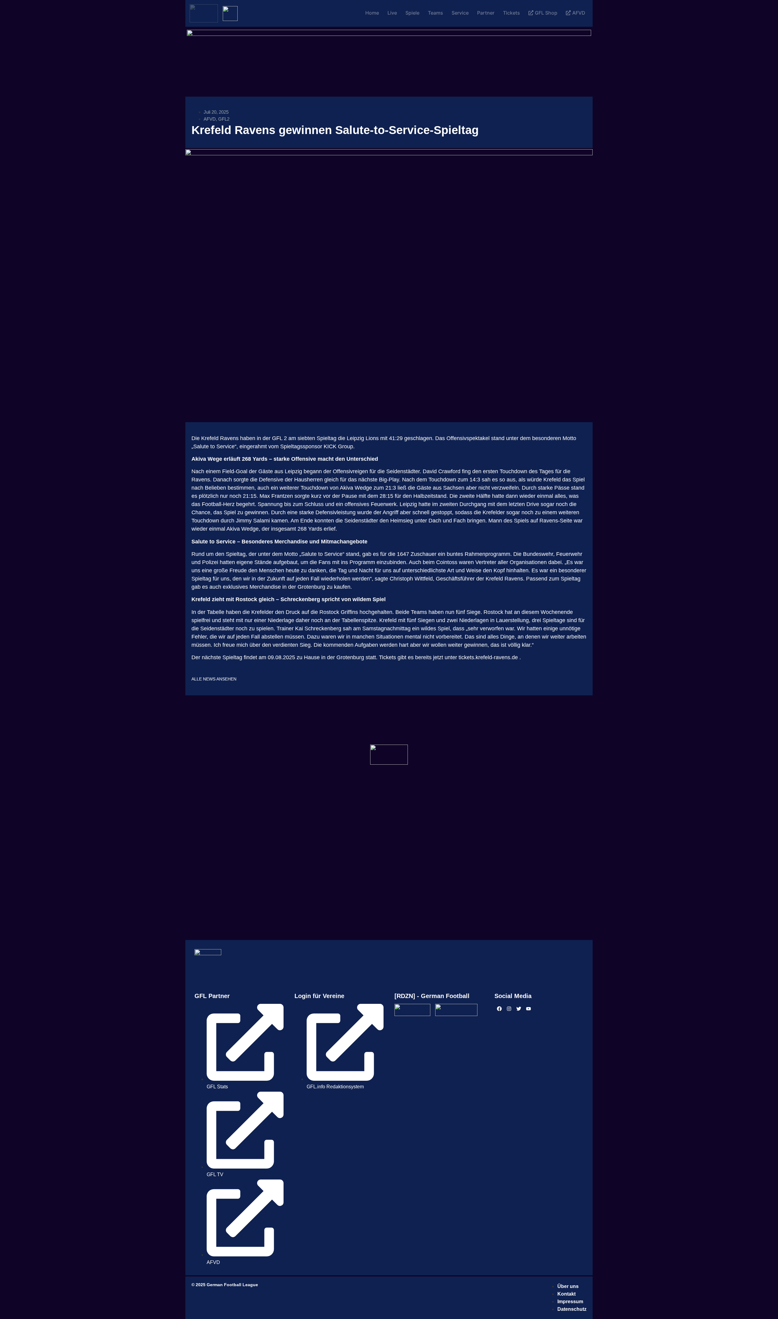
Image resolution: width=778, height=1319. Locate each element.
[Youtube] (528, 1009)
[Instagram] (509, 1009)
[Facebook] (499, 1009)
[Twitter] (519, 1009)
